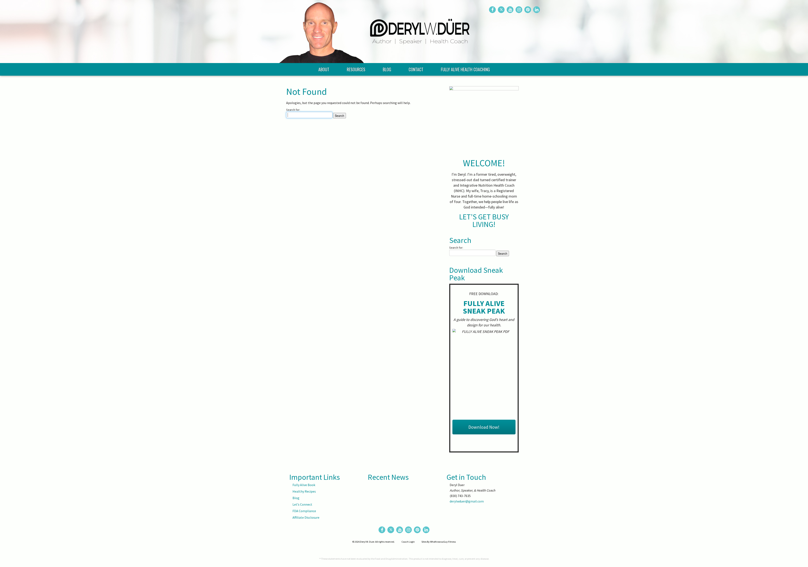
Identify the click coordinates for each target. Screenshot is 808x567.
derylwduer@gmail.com (467, 501)
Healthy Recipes (304, 491)
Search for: (293, 110)
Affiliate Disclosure (305, 517)
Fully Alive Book (303, 485)
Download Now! (484, 427)
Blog (387, 69)
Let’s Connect (302, 504)
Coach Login (408, 541)
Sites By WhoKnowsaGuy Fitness (438, 541)
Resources (356, 69)
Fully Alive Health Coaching (465, 69)
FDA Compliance (304, 511)
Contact (416, 69)
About (323, 69)
